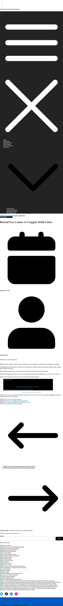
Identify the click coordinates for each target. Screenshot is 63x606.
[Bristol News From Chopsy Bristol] (9, 9)
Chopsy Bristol (4, 355)
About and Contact (8, 145)
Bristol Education (7, 142)
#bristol (37, 386)
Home (4, 139)
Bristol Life (6, 147)
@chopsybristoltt (7, 379)
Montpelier (9, 217)
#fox (21, 386)
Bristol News (6, 141)
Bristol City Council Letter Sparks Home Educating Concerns (19, 466)
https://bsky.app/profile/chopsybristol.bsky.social (17, 402)
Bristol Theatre (7, 144)
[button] (33, 207)
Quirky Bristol (10, 208)
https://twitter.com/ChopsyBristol (12, 399)
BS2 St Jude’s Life (11, 213)
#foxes (18, 386)
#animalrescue (31, 386)
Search (2, 536)
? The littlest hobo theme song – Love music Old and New (18, 389)
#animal (25, 386)
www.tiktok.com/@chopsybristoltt (13, 403)
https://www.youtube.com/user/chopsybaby (16, 400)
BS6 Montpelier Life (12, 211)
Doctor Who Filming (12, 210)
